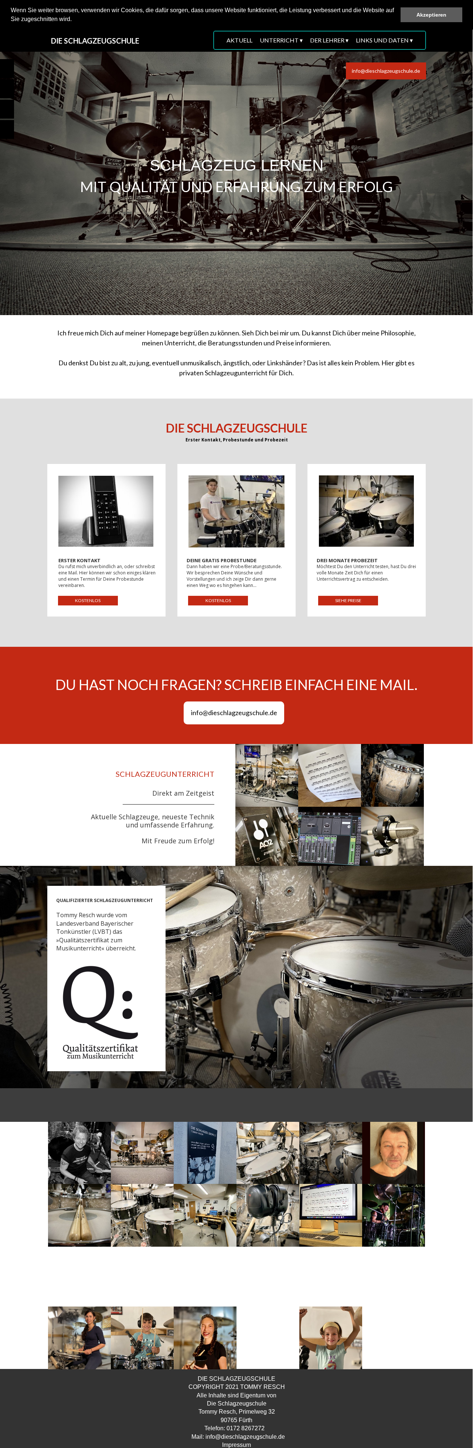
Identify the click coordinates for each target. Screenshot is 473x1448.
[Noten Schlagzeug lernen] (329, 775)
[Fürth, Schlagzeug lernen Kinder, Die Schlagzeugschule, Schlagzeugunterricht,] (330, 1338)
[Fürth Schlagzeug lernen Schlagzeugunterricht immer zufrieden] (79, 1278)
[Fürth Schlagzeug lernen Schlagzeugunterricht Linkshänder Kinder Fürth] (393, 1338)
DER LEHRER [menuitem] (329, 40)
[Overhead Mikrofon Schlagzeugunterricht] (392, 838)
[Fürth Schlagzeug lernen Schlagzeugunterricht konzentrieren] (205, 1278)
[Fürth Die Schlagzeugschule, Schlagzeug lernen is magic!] (393, 1278)
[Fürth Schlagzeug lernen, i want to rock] (267, 1338)
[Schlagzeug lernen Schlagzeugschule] (266, 775)
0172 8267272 (246, 1428)
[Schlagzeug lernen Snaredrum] (79, 1215)
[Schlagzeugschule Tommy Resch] (142, 1153)
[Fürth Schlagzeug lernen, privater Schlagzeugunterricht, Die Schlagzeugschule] (79, 1338)
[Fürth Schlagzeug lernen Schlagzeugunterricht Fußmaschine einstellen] (142, 1278)
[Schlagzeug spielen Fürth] (142, 1215)
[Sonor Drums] (392, 775)
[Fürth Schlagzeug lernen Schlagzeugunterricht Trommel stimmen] (267, 1278)
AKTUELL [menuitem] (239, 40)
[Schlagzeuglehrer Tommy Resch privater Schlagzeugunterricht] (205, 1153)
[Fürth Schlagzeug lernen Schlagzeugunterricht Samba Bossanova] (330, 1278)
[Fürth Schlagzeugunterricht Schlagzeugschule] (205, 1215)
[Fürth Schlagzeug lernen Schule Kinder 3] (142, 1338)
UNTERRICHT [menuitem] (281, 40)
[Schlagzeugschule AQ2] (266, 838)
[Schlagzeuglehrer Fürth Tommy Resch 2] (393, 1215)
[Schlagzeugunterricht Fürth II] (267, 1153)
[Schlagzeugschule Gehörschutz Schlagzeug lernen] (267, 1215)
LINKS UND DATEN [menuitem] (384, 40)
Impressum (236, 1445)
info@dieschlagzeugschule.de (245, 1437)
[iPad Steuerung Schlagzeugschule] (329, 838)
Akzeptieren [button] (431, 15)
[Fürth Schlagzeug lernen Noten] (330, 1215)
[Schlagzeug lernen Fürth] (330, 1153)
